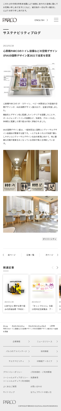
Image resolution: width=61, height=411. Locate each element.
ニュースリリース (44, 341)
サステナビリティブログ (37, 326)
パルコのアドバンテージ (16, 351)
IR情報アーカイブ (44, 361)
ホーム (5, 326)
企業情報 (16, 341)
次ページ (49, 255)
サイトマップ (9, 392)
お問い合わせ (36, 386)
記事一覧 (30, 255)
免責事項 (34, 377)
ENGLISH (39, 20)
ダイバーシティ (49, 239)
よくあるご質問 (10, 386)
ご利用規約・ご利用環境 (41, 372)
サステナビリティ (18, 326)
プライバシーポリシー (12, 372)
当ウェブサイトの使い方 (41, 392)
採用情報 (44, 351)
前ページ (11, 255)
